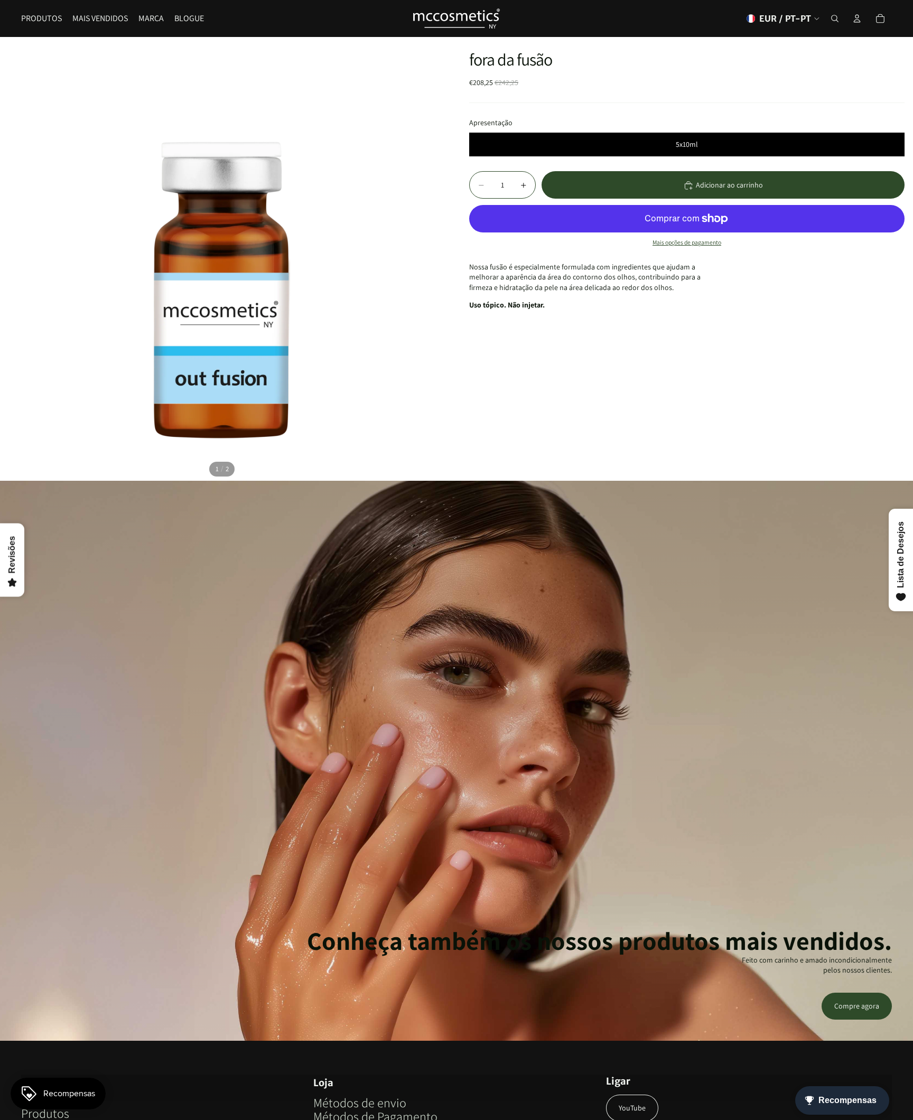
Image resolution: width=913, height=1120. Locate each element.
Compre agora (856, 1006)
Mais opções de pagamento (687, 243)
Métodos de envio (359, 1102)
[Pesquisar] (834, 18)
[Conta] (857, 18)
